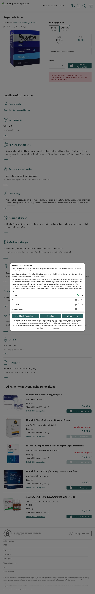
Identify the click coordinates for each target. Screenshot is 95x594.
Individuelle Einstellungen (25, 316)
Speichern (51, 316)
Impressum (56, 328)
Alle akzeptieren (73, 316)
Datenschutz (39, 328)
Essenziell (15, 295)
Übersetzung (16, 300)
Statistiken (15, 304)
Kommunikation (17, 309)
